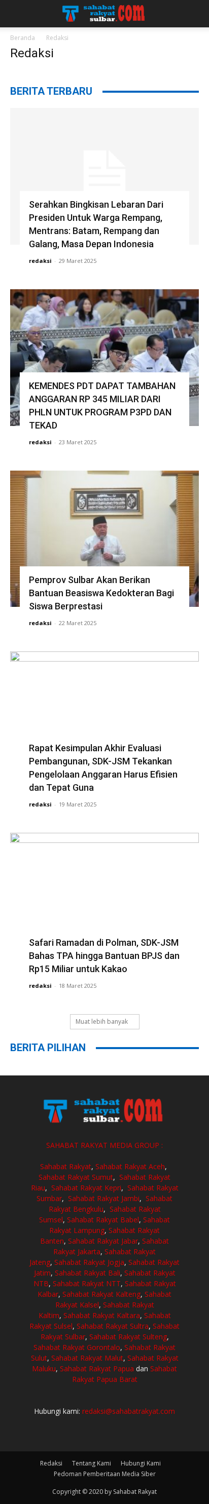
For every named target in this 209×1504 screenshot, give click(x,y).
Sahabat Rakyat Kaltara (101, 1315)
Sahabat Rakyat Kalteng (101, 1294)
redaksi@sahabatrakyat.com (128, 1411)
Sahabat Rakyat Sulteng (128, 1336)
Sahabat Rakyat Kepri (86, 1187)
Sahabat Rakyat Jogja (89, 1262)
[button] (17, 13)
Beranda (22, 37)
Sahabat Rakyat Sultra (113, 1326)
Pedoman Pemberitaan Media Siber (105, 1474)
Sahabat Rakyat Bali (87, 1273)
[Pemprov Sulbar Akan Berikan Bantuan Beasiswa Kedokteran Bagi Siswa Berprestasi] (104, 539)
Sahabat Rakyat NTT (87, 1283)
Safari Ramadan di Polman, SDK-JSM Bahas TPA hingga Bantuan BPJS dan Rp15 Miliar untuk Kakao (104, 955)
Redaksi (51, 1463)
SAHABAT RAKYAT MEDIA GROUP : (104, 1145)
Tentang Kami (91, 1463)
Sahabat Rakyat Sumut (76, 1177)
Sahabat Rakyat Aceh (130, 1166)
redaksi (40, 260)
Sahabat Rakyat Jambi (104, 1198)
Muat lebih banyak (102, 1021)
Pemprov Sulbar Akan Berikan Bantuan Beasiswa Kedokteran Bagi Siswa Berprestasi (101, 592)
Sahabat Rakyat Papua (97, 1368)
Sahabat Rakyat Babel (103, 1219)
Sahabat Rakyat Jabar (103, 1241)
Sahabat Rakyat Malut (87, 1358)
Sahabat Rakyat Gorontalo (76, 1347)
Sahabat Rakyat (65, 1166)
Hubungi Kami (141, 1463)
